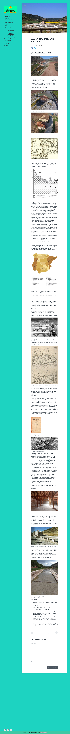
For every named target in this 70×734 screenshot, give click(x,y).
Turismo (7, 43)
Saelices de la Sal (7, 38)
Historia (7, 18)
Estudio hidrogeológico (10, 25)
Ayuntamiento (8, 40)
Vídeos (6, 24)
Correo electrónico (49, 656)
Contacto (6, 45)
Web (32, 661)
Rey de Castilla (39, 246)
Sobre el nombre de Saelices (11, 42)
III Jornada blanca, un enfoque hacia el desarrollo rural (11, 34)
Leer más (45, 732)
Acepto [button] (41, 732)
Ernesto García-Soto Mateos (46, 603)
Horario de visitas (9, 22)
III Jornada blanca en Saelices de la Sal (11, 31)
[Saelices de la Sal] (11, 9)
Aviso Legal (6, 46)
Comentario (33, 643)
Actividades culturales (10, 37)
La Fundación (8, 27)
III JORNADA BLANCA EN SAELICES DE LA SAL (28, 726)
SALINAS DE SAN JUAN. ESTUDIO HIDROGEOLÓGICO (59, 689)
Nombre (33, 656)
